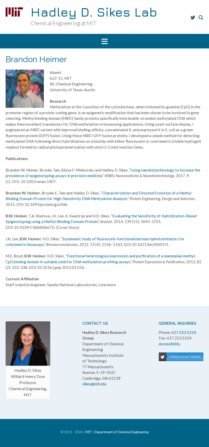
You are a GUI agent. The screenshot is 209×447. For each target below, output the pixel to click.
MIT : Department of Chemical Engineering (117, 432)
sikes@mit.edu (94, 384)
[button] (104, 41)
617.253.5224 (184, 332)
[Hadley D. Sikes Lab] (14, 12)
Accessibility (169, 343)
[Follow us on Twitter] (192, 17)
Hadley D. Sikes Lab (94, 12)
